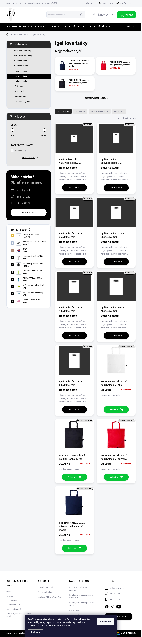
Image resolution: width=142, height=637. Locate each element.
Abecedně (119, 111)
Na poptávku (74, 187)
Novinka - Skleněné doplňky (49, 597)
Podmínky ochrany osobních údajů (18, 614)
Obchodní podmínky (15, 609)
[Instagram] (112, 606)
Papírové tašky (21, 71)
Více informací (64, 625)
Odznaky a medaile (46, 587)
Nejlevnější (63, 111)
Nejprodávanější (99, 111)
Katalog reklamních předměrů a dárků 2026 (82, 596)
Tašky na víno (20, 96)
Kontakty (19, 3)
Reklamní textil (20, 61)
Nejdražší (80, 111)
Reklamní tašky (21, 66)
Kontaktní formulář (28, 212)
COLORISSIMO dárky (23, 56)
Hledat (81, 15)
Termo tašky (20, 91)
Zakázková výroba (22, 101)
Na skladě (20, 151)
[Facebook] (107, 606)
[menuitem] (19, 27)
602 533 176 (23, 203)
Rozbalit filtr (28, 158)
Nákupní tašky (21, 81)
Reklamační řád (51, 3)
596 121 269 (23, 196)
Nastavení (35, 632)
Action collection (45, 592)
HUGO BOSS (74, 610)
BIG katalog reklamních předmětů (79, 588)
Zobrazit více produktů (95, 98)
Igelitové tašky (21, 76)
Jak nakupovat (34, 3)
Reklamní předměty (22, 50)
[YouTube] (119, 606)
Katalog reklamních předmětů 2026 (82, 603)
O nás (8, 3)
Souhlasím (105, 621)
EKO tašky (19, 86)
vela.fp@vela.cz (25, 190)
